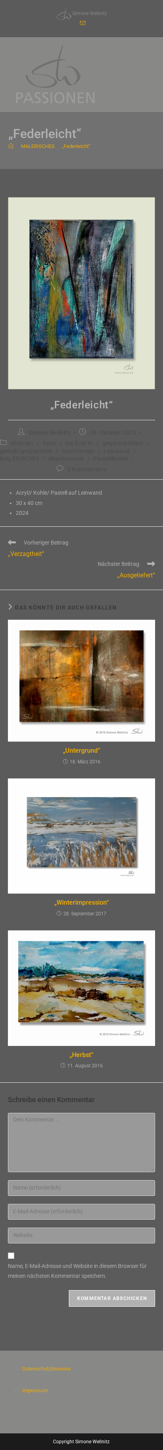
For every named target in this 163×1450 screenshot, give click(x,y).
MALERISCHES (20, 458)
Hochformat (78, 451)
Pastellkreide (110, 458)
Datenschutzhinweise (46, 1369)
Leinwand (117, 451)
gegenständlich (122, 443)
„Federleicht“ (76, 146)
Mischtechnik (66, 458)
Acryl (49, 443)
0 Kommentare (86, 469)
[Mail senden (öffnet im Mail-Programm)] (81, 23)
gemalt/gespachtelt (26, 451)
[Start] (10, 146)
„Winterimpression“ (81, 902)
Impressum (35, 1390)
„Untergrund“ (81, 750)
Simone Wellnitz (49, 432)
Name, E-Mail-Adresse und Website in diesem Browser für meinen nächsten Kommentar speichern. (77, 1271)
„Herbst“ (81, 1055)
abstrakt (22, 443)
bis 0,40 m (79, 443)
